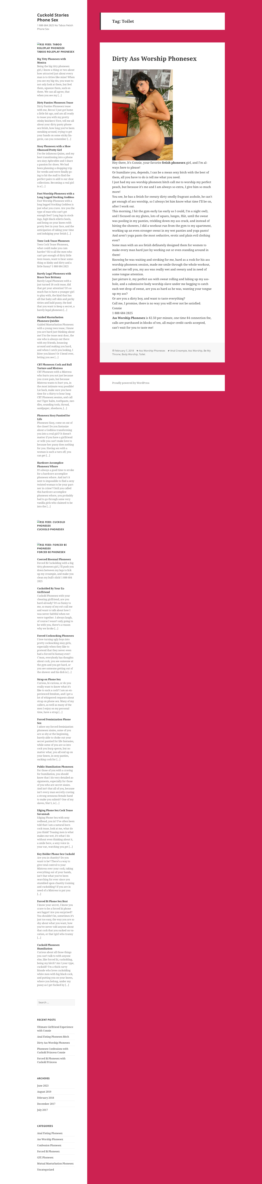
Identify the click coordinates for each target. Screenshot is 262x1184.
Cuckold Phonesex (50, 529)
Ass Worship (195, 350)
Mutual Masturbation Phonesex (55, 1163)
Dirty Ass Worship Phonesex (53, 1042)
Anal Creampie (178, 350)
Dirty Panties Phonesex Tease (55, 102)
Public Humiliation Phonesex (55, 766)
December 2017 (46, 1103)
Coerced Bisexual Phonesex (54, 559)
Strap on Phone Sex (49, 679)
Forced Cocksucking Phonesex (55, 635)
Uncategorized (45, 1169)
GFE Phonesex (45, 1157)
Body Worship (130, 354)
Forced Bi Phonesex (51, 552)
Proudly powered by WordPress (130, 383)
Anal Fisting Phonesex (49, 1133)
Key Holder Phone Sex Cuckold (56, 854)
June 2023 (43, 1085)
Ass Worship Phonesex (50, 1139)
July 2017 (42, 1110)
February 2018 (45, 1097)
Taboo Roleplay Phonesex (55, 51)
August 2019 (44, 1091)
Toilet (142, 354)
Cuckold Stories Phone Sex (53, 17)
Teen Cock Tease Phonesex (53, 241)
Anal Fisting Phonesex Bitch (53, 1036)
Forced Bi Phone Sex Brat (52, 901)
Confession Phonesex (49, 1145)
